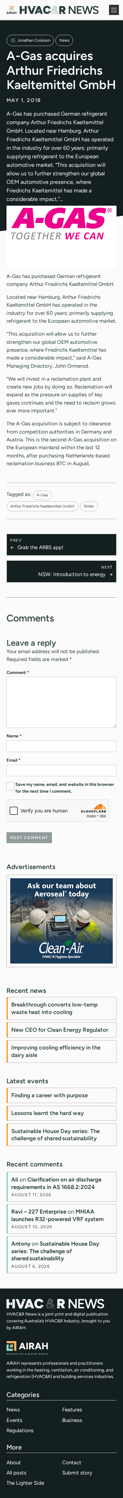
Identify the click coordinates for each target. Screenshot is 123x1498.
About (13, 1462)
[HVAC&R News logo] (52, 10)
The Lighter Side (25, 1483)
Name (14, 735)
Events (14, 1420)
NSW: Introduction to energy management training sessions (70, 574)
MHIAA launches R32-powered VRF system (57, 1215)
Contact (71, 1462)
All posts (16, 1473)
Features (72, 1410)
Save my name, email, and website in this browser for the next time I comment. (64, 788)
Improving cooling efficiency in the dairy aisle (55, 1051)
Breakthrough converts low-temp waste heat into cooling (54, 1008)
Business (72, 1420)
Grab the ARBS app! (40, 547)
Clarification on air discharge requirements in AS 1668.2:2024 (56, 1183)
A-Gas (42, 495)
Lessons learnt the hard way (47, 1113)
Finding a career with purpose (49, 1095)
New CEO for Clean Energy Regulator (59, 1029)
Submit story (77, 1473)
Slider (89, 506)
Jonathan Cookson (33, 40)
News (64, 40)
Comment (17, 672)
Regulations (19, 1430)
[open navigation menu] (114, 10)
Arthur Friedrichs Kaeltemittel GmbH (42, 506)
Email (13, 760)
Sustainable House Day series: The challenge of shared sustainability (55, 1135)
